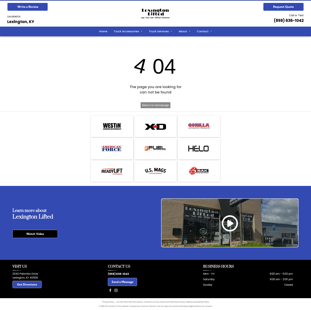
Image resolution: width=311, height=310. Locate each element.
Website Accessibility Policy (197, 302)
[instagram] (116, 291)
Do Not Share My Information (129, 302)
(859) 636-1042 (289, 20)
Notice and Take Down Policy (172, 302)
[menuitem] (103, 31)
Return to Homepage (155, 105)
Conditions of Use (151, 302)
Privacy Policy (108, 302)
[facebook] (110, 291)
